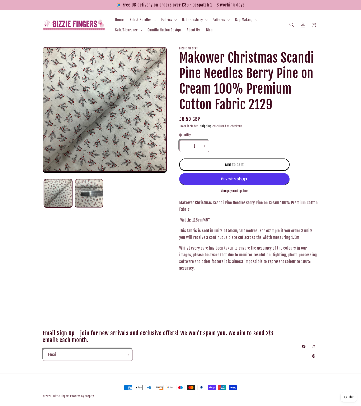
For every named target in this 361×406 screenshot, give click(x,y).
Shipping (206, 126)
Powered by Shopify (82, 396)
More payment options (234, 191)
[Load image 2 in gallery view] (89, 193)
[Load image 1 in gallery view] (58, 193)
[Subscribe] (126, 355)
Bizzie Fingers (61, 396)
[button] (142, 19)
